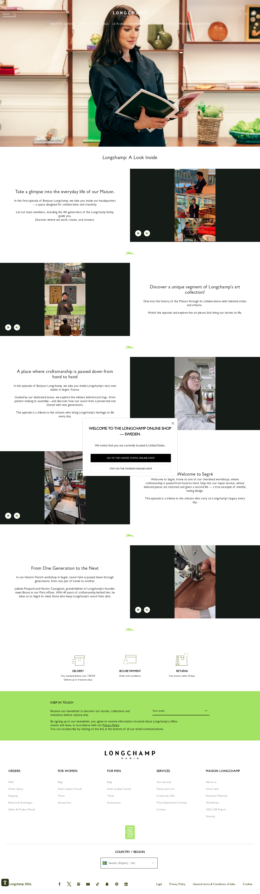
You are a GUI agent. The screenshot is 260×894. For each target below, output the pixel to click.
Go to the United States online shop (131, 458)
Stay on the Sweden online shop (131, 468)
